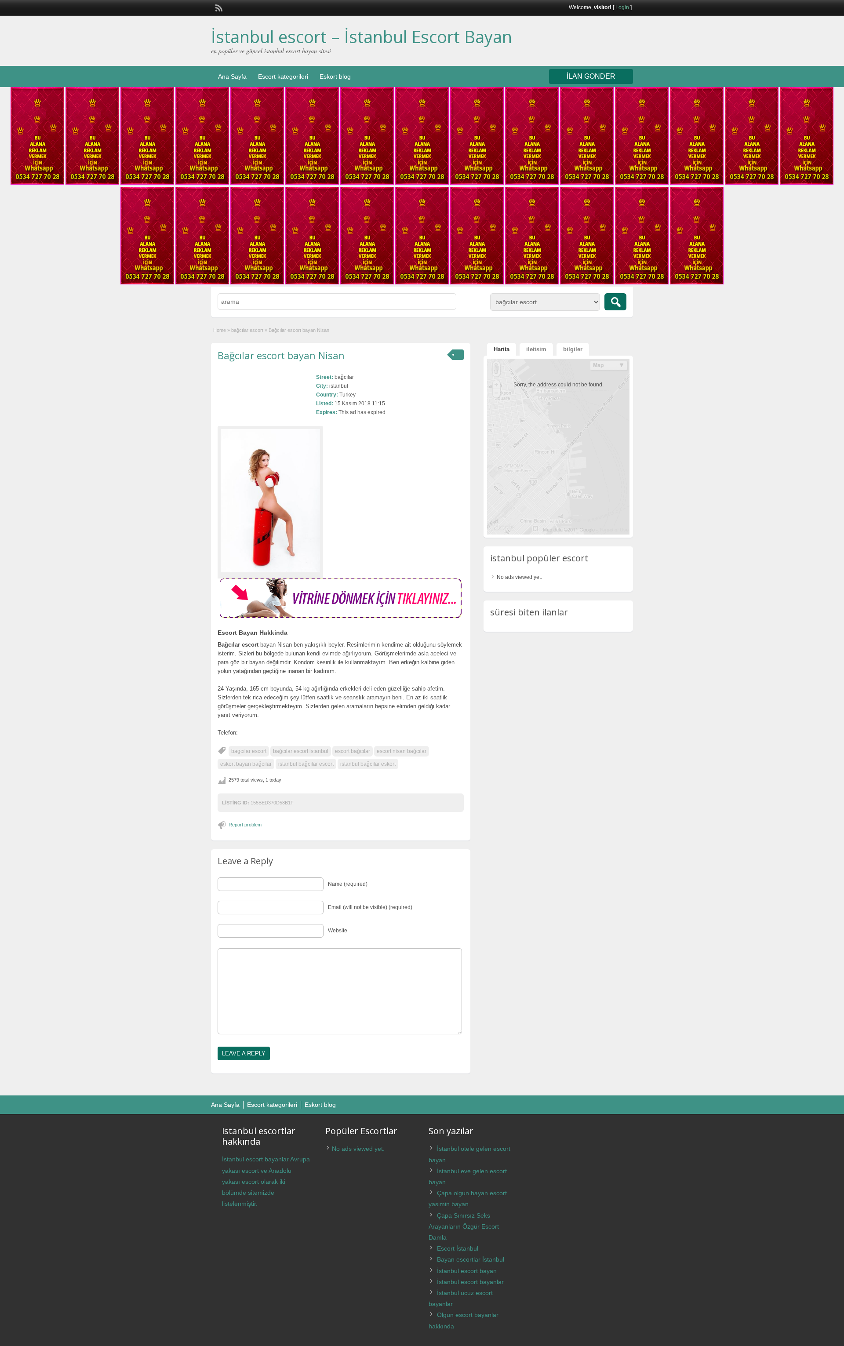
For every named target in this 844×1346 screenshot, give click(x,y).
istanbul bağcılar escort (306, 764)
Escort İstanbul (457, 1248)
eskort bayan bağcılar (246, 764)
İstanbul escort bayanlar (470, 1281)
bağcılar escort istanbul (300, 751)
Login (622, 7)
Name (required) (347, 884)
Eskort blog (335, 76)
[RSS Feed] (218, 7)
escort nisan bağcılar (401, 751)
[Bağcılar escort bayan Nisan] (270, 500)
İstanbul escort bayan (467, 1270)
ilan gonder (591, 76)
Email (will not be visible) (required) (370, 907)
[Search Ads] (615, 301)
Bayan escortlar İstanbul (470, 1259)
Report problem (245, 824)
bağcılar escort (247, 330)
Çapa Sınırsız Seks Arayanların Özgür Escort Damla (464, 1226)
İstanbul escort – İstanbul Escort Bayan (361, 36)
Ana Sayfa (232, 76)
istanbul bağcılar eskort (368, 764)
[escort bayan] (341, 616)
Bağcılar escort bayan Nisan (281, 355)
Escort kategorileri (283, 76)
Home (219, 330)
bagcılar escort (248, 751)
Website (337, 931)
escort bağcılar (352, 751)
